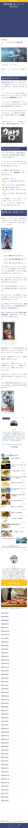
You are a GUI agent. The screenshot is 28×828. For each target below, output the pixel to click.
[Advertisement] (14, 22)
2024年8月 (6, 674)
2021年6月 (6, 797)
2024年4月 (6, 688)
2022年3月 (6, 764)
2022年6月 (6, 753)
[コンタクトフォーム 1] (17, 447)
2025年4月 (6, 645)
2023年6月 (6, 714)
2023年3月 (6, 724)
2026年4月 (6, 624)
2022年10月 (6, 739)
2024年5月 (6, 685)
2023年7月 (6, 710)
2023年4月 (6, 721)
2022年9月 (6, 743)
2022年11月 (6, 735)
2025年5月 (6, 642)
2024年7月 (6, 678)
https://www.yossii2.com (15, 444)
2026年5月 (6, 620)
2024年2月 (6, 692)
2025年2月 (6, 652)
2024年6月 (6, 681)
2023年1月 (6, 728)
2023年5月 (6, 717)
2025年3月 (6, 649)
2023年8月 (6, 706)
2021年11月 (6, 779)
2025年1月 (6, 656)
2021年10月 (6, 782)
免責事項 (19, 824)
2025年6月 (6, 638)
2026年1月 (6, 627)
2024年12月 (6, 660)
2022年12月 (6, 732)
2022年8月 (6, 746)
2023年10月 (6, 699)
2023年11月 (6, 696)
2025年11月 (6, 634)
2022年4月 (6, 761)
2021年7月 (6, 793)
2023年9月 (6, 703)
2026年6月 (6, 616)
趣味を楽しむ (4, 39)
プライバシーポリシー (11, 824)
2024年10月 (6, 667)
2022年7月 (6, 750)
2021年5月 (6, 800)
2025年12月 (6, 631)
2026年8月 (6, 613)
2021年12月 (6, 775)
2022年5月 (6, 757)
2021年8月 (6, 789)
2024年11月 (6, 663)
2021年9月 (6, 786)
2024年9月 (6, 670)
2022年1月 (6, 771)
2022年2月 (6, 768)
